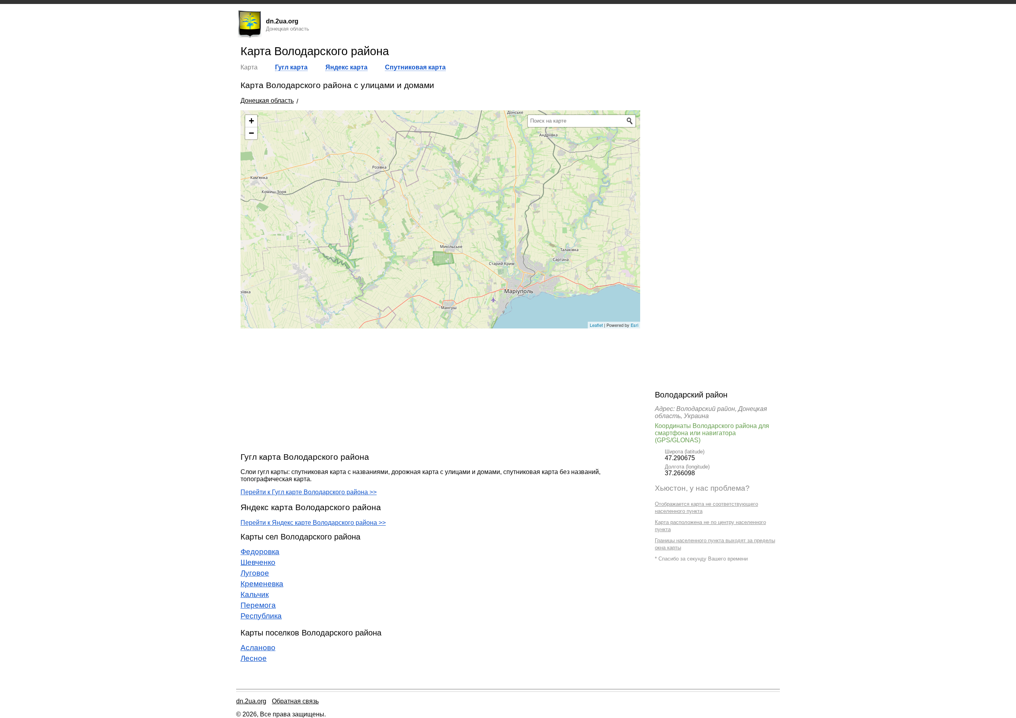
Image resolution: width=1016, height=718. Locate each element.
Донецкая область (267, 100)
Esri (634, 325)
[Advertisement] (440, 389)
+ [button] (251, 121)
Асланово (258, 647)
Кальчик (255, 594)
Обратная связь (295, 701)
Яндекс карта (346, 67)
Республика (261, 616)
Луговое (255, 573)
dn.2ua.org (251, 701)
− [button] (251, 133)
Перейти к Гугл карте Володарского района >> (309, 492)
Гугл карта (291, 67)
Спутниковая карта (415, 67)
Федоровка (260, 551)
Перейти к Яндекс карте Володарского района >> (313, 522)
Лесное (254, 658)
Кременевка (262, 584)
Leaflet (596, 325)
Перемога (258, 605)
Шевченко (258, 562)
